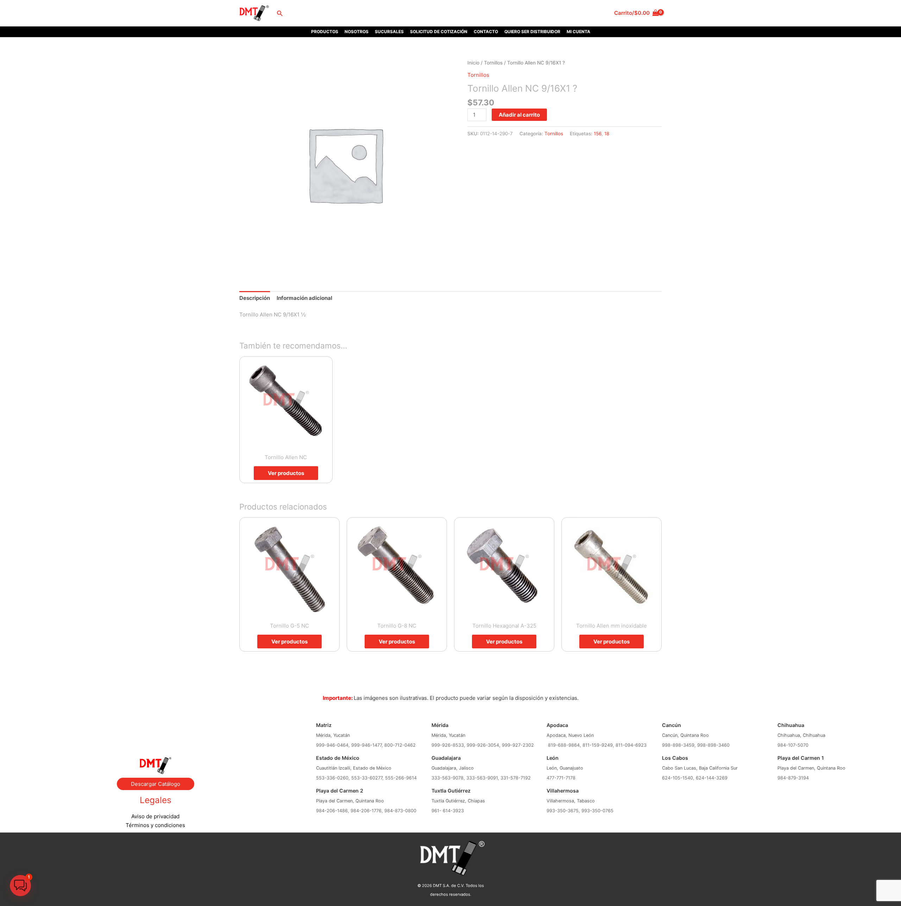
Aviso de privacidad (155, 816)
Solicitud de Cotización (438, 31)
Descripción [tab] (254, 298)
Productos (324, 31)
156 (597, 133)
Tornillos (493, 63)
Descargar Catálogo (155, 784)
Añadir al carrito (519, 114)
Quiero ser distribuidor (532, 31)
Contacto (486, 31)
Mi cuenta (578, 31)
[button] (279, 13)
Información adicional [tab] (304, 298)
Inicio (473, 63)
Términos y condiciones (155, 825)
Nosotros (356, 31)
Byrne (155, 728)
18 (606, 133)
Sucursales (389, 31)
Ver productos (286, 473)
